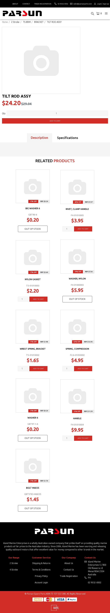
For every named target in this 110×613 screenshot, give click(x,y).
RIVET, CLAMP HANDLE (77, 209)
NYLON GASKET (33, 279)
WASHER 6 (33, 418)
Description (39, 137)
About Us (68, 563)
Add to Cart (55, 121)
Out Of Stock (33, 229)
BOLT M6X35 (32, 488)
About (15, 4)
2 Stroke (14, 563)
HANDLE (77, 418)
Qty (4, 113)
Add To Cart (83, 229)
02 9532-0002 (94, 582)
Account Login (41, 582)
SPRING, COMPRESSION (77, 349)
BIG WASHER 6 (32, 208)
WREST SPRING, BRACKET (33, 349)
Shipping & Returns (41, 563)
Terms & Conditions (41, 569)
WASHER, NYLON (77, 278)
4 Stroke (14, 569)
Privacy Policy (41, 576)
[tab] (39, 138)
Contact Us (69, 569)
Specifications (67, 138)
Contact (26, 4)
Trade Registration (42, 4)
